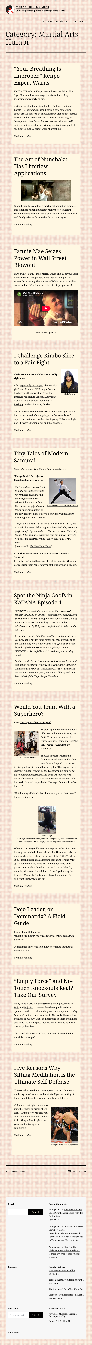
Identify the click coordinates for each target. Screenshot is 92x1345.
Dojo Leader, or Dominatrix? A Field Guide (39, 916)
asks (37, 931)
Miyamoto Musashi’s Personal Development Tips (63, 1315)
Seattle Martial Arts (66, 21)
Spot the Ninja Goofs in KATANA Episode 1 (43, 599)
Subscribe (36, 1315)
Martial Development (32, 7)
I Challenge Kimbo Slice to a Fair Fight (44, 359)
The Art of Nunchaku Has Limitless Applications (41, 166)
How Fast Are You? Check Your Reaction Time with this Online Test (66, 1213)
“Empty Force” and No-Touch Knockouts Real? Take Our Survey (43, 987)
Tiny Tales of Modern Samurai (41, 457)
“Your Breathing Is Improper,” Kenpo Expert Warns (37, 75)
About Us (48, 21)
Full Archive (14, 1332)
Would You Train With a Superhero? (44, 710)
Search (82, 21)
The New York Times (40, 546)
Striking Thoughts (53, 1003)
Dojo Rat (28, 1007)
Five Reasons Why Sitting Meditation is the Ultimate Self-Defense (44, 1074)
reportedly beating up (31, 385)
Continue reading (23, 136)
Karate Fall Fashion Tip (60, 1321)
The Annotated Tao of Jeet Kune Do (65, 1289)
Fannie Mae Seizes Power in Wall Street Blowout (40, 258)
